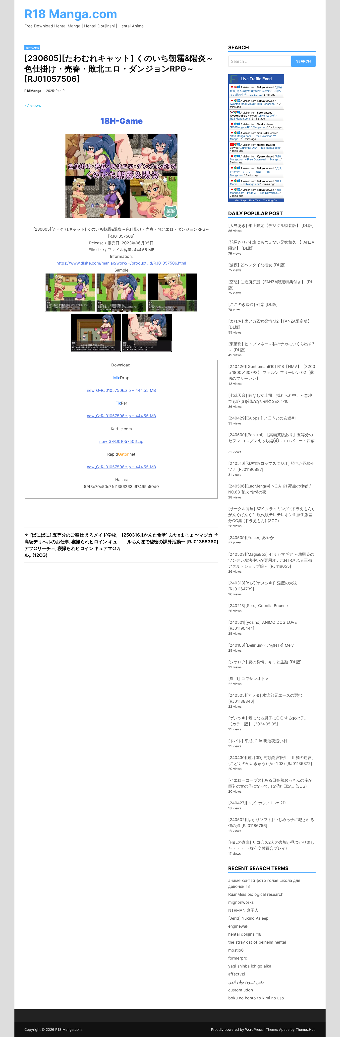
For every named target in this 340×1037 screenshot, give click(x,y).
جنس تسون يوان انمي (246, 981)
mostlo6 (236, 950)
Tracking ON (270, 200)
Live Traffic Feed (256, 79)
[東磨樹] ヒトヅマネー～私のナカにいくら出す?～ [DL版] (271, 346)
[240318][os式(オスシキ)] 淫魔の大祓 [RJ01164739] (262, 585)
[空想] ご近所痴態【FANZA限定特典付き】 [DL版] (270, 284)
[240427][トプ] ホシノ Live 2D (257, 802)
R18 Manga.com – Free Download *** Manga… (255, 158)
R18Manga (32, 91)
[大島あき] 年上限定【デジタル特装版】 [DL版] (271, 225)
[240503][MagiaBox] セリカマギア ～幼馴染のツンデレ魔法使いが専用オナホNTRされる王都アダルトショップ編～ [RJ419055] (271, 560)
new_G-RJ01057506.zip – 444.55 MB (121, 390)
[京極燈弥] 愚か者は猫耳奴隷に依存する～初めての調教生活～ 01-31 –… (256, 91)
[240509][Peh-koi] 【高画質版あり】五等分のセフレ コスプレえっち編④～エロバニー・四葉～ (271, 440)
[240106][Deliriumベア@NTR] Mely (261, 645)
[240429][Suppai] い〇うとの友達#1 (262, 417)
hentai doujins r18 (244, 934)
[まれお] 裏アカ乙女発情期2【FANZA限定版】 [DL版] (270, 324)
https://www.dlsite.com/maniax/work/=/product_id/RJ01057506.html (121, 263)
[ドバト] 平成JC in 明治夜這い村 (257, 740)
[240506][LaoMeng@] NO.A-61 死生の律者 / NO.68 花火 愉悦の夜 (269, 489)
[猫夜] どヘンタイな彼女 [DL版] (257, 264)
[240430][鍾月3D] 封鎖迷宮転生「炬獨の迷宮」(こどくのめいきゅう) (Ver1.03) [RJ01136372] (272, 760)
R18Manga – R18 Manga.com (249, 127)
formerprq (237, 958)
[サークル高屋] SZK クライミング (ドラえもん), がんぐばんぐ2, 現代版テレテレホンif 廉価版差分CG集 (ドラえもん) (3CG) (271, 514)
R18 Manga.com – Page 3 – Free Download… (255, 191)
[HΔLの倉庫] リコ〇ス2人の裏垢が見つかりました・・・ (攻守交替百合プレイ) (271, 845)
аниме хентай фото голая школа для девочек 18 (264, 883)
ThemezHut (305, 1029)
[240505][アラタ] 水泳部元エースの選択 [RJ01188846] (265, 698)
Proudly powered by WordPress (237, 1029)
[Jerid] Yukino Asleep (248, 918)
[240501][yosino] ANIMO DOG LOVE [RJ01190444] (262, 625)
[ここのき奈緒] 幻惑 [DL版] (253, 304)
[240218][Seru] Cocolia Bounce (258, 605)
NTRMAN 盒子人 (243, 910)
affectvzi (236, 973)
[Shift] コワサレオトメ (248, 678)
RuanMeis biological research (255, 894)
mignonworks (241, 902)
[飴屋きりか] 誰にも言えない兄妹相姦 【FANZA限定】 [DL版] (271, 245)
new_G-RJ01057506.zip (121, 441)
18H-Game (32, 47)
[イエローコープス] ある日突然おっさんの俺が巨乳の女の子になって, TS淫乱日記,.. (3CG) (270, 783)
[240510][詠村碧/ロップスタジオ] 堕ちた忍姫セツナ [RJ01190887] (271, 466)
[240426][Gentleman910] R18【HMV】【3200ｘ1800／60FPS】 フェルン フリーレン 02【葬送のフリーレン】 (271, 372)
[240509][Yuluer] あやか (251, 537)
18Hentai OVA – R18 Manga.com (260, 147)
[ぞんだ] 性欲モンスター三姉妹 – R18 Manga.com (256, 172)
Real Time (255, 200)
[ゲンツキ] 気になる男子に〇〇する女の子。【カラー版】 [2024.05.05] (268, 720)
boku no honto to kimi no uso (256, 997)
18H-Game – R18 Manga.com (256, 183)
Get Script (241, 200)
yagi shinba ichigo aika (249, 966)
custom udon (240, 989)
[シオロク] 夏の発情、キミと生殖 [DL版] (265, 661)
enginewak (238, 926)
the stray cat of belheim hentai (257, 942)
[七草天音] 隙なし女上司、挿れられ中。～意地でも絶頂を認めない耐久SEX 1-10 (270, 398)
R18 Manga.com (70, 13)
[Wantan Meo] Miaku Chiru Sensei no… (253, 103)
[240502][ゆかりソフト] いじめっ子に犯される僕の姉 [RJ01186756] (271, 822)
